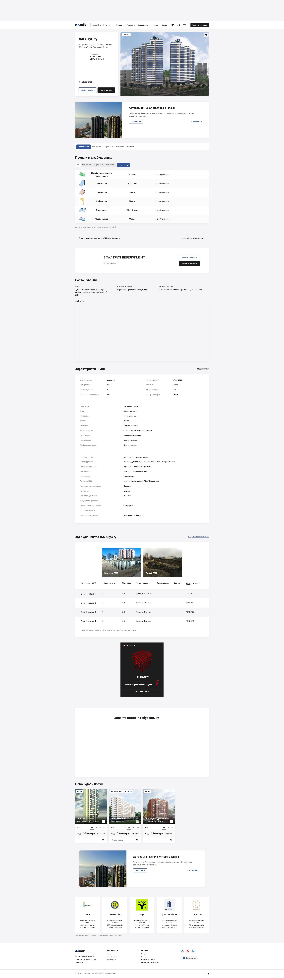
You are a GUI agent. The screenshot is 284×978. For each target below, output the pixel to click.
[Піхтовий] (125, 816)
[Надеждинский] (159, 816)
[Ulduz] (91, 816)
